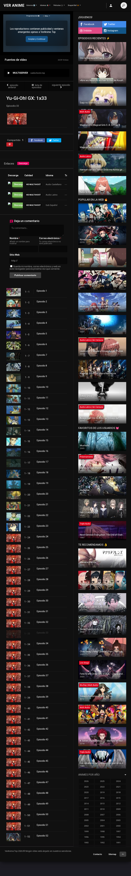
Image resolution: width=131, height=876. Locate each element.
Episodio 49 (42, 803)
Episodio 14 (42, 429)
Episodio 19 (42, 483)
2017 (86, 798)
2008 (86, 814)
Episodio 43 (42, 739)
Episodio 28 (42, 579)
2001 (102, 826)
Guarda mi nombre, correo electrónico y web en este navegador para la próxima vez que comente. (35, 267)
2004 (102, 820)
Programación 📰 (32, 16)
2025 (102, 781)
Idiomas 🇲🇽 (44, 5)
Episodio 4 (42, 323)
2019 (102, 792)
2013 (102, 803)
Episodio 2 (42, 301)
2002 (86, 826)
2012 (118, 803)
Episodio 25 (42, 547)
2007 (102, 814)
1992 (102, 842)
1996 (86, 837)
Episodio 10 (42, 387)
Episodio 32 (42, 622)
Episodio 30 (42, 600)
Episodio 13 (42, 419)
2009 (118, 809)
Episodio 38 (42, 686)
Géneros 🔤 (30, 5)
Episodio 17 (42, 461)
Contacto (97, 854)
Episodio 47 (42, 782)
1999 (86, 831)
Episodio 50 (42, 814)
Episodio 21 (42, 504)
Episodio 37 (42, 675)
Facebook (89, 24)
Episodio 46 (42, 771)
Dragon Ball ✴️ (73, 5)
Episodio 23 (42, 526)
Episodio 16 (42, 451)
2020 (86, 792)
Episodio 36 (42, 664)
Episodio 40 (42, 707)
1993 (86, 842)
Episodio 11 (42, 397)
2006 (118, 814)
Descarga (23, 163)
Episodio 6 (42, 344)
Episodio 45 (42, 761)
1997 (118, 831)
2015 (118, 798)
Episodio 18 (42, 472)
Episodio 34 (42, 643)
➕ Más (45, 16)
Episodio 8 (42, 365)
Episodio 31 (42, 611)
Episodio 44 (42, 750)
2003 (118, 820)
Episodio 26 (42, 558)
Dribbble (87, 30)
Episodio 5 (42, 333)
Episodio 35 (42, 654)
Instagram (112, 30)
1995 (102, 837)
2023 (86, 787)
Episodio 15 (42, 440)
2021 (118, 787)
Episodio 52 (42, 835)
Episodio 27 (42, 568)
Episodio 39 (42, 697)
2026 (86, 781)
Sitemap (112, 854)
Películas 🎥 (58, 5)
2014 (86, 803)
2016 (102, 798)
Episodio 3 (42, 312)
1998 (102, 831)
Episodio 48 (42, 793)
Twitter (111, 24)
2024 (118, 781)
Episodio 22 (42, 515)
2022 (102, 787)
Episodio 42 (42, 729)
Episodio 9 (42, 376)
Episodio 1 (42, 291)
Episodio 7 (42, 355)
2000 (118, 826)
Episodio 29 (42, 590)
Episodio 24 (42, 536)
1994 (118, 837)
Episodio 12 (42, 408)
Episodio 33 (42, 632)
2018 (118, 792)
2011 (86, 809)
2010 (102, 809)
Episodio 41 (42, 718)
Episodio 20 (42, 494)
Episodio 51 (42, 825)
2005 (86, 820)
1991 (118, 842)
